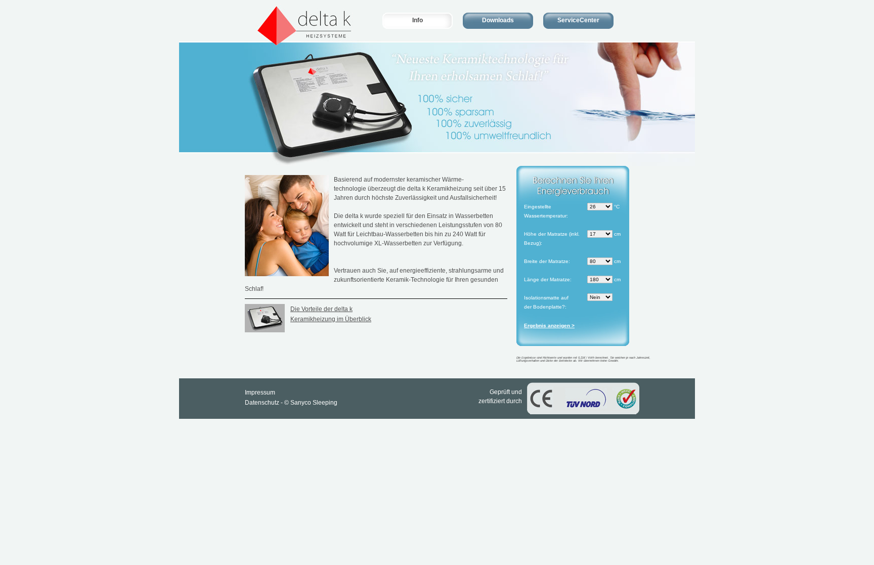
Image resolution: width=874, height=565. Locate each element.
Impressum (260, 392)
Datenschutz (262, 402)
